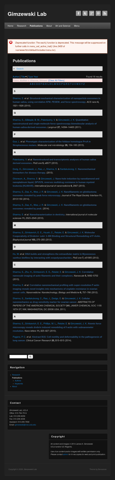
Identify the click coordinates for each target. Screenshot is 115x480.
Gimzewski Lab (30, 469)
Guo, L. (16, 141)
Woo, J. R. (39, 191)
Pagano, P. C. (19, 336)
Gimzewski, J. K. (66, 119)
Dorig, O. (17, 168)
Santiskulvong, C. (68, 168)
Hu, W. (16, 253)
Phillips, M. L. (49, 323)
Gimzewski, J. (30, 168)
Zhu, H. (28, 271)
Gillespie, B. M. (32, 119)
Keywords (19, 383)
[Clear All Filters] (56, 80)
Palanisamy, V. (48, 119)
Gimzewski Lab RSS (104, 13)
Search (20, 68)
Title (23, 76)
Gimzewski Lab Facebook (78, 13)
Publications (36, 25)
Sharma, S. (18, 98)
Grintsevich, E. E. (33, 232)
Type (30, 76)
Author (16, 76)
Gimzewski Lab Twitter (85, 13)
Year (36, 76)
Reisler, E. (60, 232)
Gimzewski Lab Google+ (91, 13)
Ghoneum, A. (19, 178)
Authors (18, 380)
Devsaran (102, 469)
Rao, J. (41, 168)
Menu (77, 25)
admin (65, 454)
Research (21, 25)
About (49, 25)
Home (10, 25)
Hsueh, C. (48, 232)
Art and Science (62, 25)
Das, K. (28, 191)
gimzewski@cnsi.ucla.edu (25, 424)
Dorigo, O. (57, 298)
